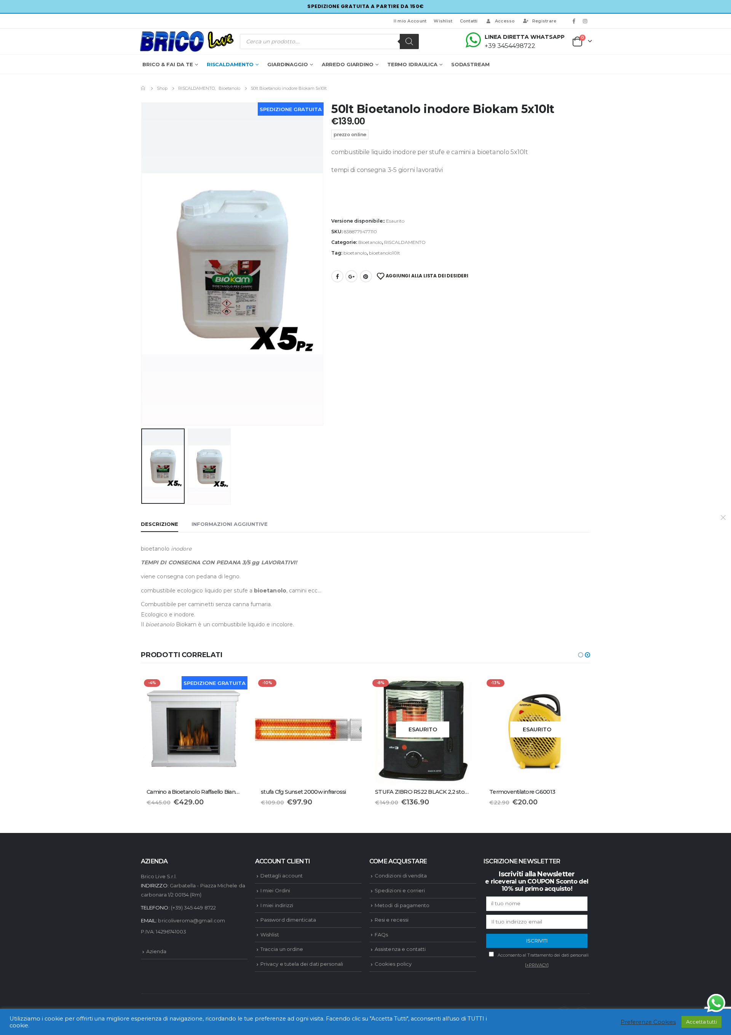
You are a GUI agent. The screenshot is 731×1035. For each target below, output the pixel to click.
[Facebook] (574, 21)
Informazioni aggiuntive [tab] (230, 524)
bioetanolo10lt (384, 253)
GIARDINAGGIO (287, 64)
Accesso (505, 21)
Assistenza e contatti (400, 949)
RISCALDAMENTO (230, 64)
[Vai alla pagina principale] (143, 88)
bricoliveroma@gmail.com (191, 920)
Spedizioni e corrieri (400, 890)
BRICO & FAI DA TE (167, 64)
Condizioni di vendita (401, 876)
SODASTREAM (470, 64)
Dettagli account (281, 876)
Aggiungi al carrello (349, 689)
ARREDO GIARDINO (347, 64)
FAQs (381, 935)
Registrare (544, 21)
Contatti (469, 21)
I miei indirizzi (276, 905)
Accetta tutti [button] (701, 1022)
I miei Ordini (275, 890)
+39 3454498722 (510, 45)
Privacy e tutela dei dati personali (301, 964)
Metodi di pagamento (402, 905)
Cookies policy (393, 964)
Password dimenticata (288, 920)
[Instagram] (585, 21)
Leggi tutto (463, 689)
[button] (580, 654)
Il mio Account (410, 21)
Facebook (337, 276)
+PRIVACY (537, 965)
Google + (351, 276)
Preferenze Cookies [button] (648, 1022)
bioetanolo (355, 253)
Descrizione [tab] (159, 524)
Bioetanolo (370, 242)
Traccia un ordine (281, 949)
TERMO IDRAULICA (412, 64)
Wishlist (443, 21)
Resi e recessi (392, 920)
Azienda (156, 951)
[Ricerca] (409, 41)
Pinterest (366, 276)
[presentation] (142, 263)
